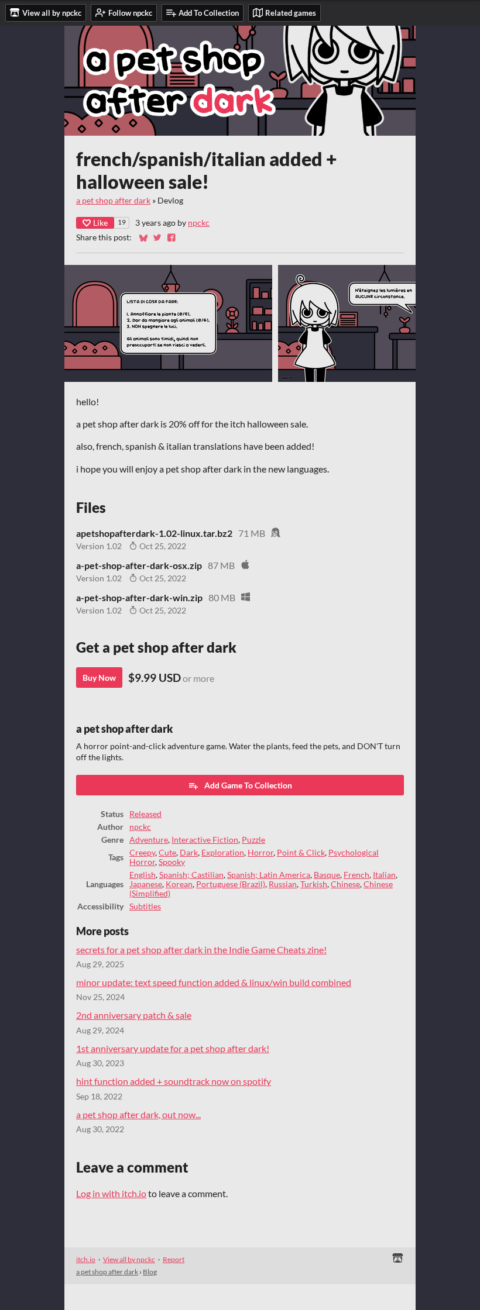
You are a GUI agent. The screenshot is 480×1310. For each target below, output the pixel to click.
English (142, 875)
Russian (283, 884)
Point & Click (301, 852)
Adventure (148, 839)
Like (100, 222)
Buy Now (99, 677)
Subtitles (145, 906)
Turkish (313, 884)
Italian (384, 875)
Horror (260, 852)
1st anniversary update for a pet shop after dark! (172, 1048)
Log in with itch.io (111, 1193)
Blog (150, 1271)
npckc (199, 222)
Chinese (345, 884)
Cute (167, 852)
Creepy (142, 852)
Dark (189, 852)
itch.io (85, 1259)
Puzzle (253, 839)
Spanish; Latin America (268, 875)
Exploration (222, 852)
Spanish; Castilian (191, 875)
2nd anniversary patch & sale (133, 1015)
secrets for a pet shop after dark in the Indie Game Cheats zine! (201, 949)
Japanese (145, 884)
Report (173, 1259)
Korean (179, 884)
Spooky (172, 862)
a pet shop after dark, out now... (138, 1114)
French (356, 875)
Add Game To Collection (248, 785)
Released (145, 814)
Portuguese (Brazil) (230, 884)
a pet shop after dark (113, 200)
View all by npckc (129, 1259)
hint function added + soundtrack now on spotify (173, 1081)
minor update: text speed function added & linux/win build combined (213, 982)
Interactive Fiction (205, 839)
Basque (327, 875)
